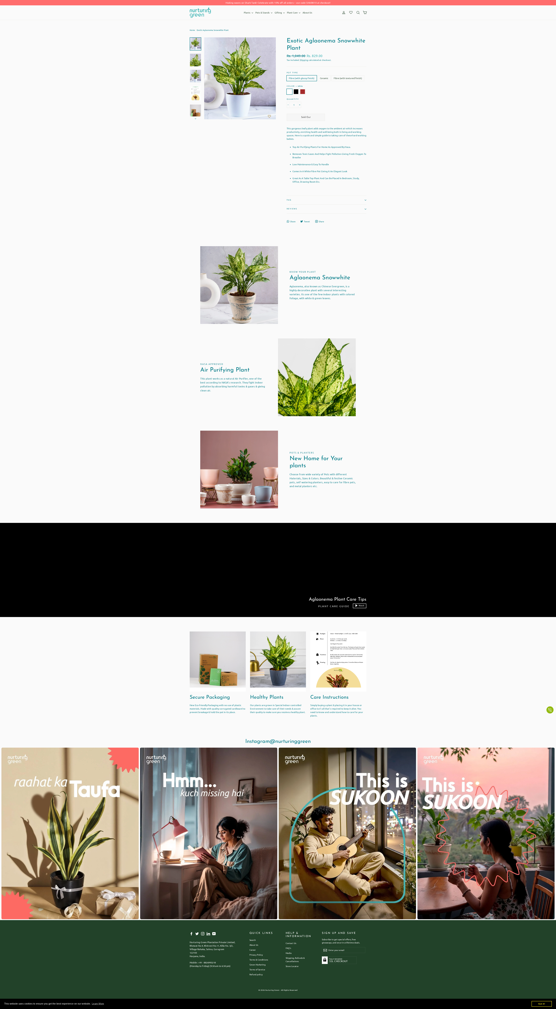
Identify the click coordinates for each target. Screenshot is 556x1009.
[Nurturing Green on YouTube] (214, 933)
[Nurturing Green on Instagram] (202, 933)
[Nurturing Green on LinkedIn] (208, 933)
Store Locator (292, 966)
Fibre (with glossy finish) (301, 78)
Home (192, 30)
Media (289, 953)
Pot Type (292, 73)
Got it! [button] (541, 1004)
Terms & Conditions (258, 959)
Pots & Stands (262, 12)
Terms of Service (257, 969)
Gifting (278, 12)
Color (295, 86)
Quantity (293, 99)
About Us (307, 12)
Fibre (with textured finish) (348, 78)
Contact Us (291, 943)
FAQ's (288, 948)
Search (252, 940)
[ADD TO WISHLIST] (269, 116)
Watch (361, 606)
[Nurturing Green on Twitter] (197, 933)
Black (296, 91)
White (289, 91)
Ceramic (324, 78)
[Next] (195, 117)
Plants (247, 12)
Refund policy (256, 974)
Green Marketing (257, 964)
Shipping (304, 60)
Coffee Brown (302, 91)
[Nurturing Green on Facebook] (191, 933)
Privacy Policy (256, 954)
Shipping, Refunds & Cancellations (295, 959)
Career (252, 949)
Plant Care (292, 12)
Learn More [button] (98, 1003)
